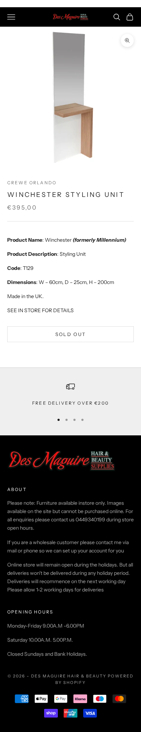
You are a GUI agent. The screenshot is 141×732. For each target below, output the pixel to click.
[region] (70, 394)
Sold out (70, 334)
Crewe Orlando (31, 182)
